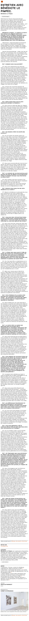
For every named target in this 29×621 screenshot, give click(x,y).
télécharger (5, 16)
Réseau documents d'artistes (19, 541)
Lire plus (5, 561)
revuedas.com (4, 546)
